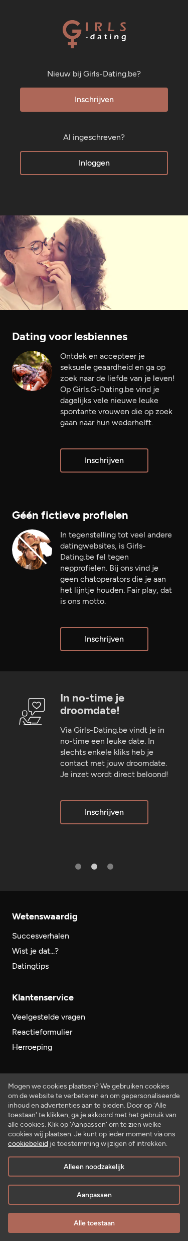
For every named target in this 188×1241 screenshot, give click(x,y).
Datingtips (30, 966)
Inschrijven (94, 99)
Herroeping (32, 1047)
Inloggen (94, 163)
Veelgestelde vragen (48, 1017)
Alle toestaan (94, 1223)
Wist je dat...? (35, 951)
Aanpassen (94, 1195)
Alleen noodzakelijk (94, 1166)
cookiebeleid (28, 1143)
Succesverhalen (40, 936)
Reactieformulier (42, 1032)
